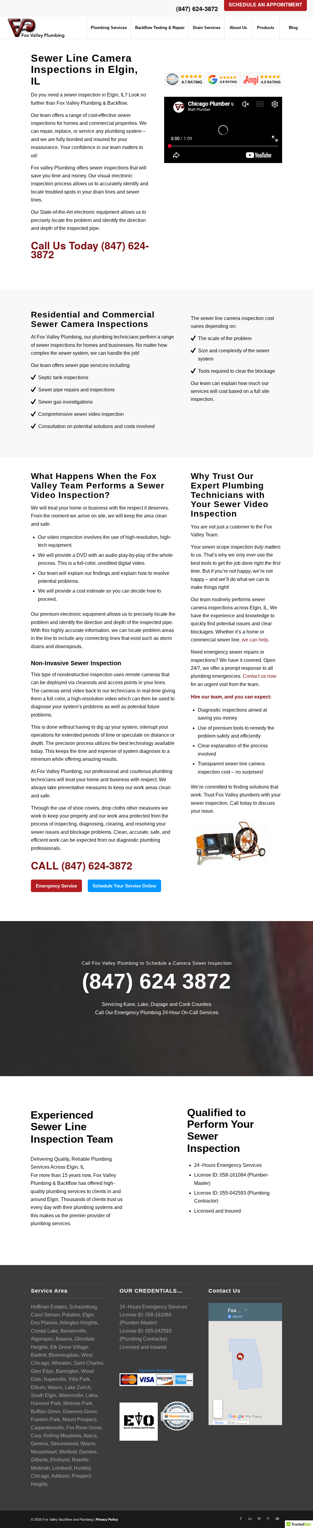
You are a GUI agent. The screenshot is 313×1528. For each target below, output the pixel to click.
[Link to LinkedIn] (250, 1518)
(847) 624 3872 (156, 981)
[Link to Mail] (259, 1518)
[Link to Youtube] (277, 1518)
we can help (255, 639)
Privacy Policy (107, 1519)
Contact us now (259, 676)
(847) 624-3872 (197, 8)
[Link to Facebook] (240, 1518)
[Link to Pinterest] (268, 1518)
